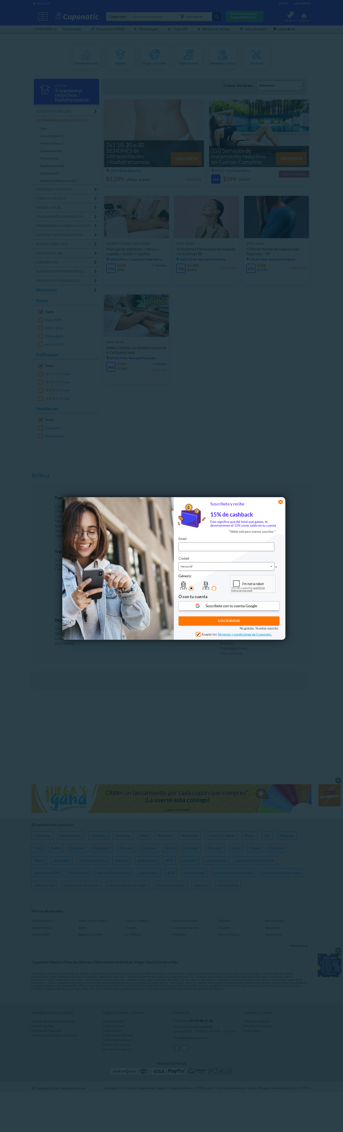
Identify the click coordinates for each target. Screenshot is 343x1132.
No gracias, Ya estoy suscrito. (259, 628)
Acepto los (236, 634)
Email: (182, 538)
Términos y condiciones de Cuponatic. (244, 634)
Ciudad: (184, 558)
